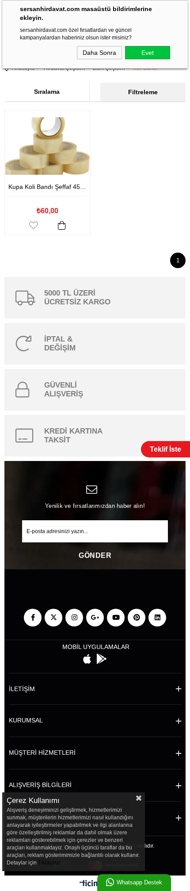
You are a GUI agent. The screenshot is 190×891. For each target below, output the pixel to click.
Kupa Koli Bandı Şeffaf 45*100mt (47, 186)
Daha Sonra (99, 52)
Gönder (95, 555)
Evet (147, 52)
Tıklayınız (49, 863)
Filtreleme (143, 92)
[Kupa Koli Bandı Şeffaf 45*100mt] (47, 145)
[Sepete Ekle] (62, 225)
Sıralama (47, 91)
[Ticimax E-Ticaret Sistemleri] (95, 884)
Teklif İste (165, 449)
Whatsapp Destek (139, 882)
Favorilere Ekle (33, 225)
